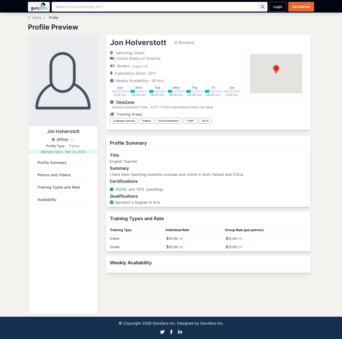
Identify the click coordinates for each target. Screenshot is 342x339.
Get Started (301, 7)
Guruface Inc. (212, 323)
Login (277, 7)
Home (37, 18)
